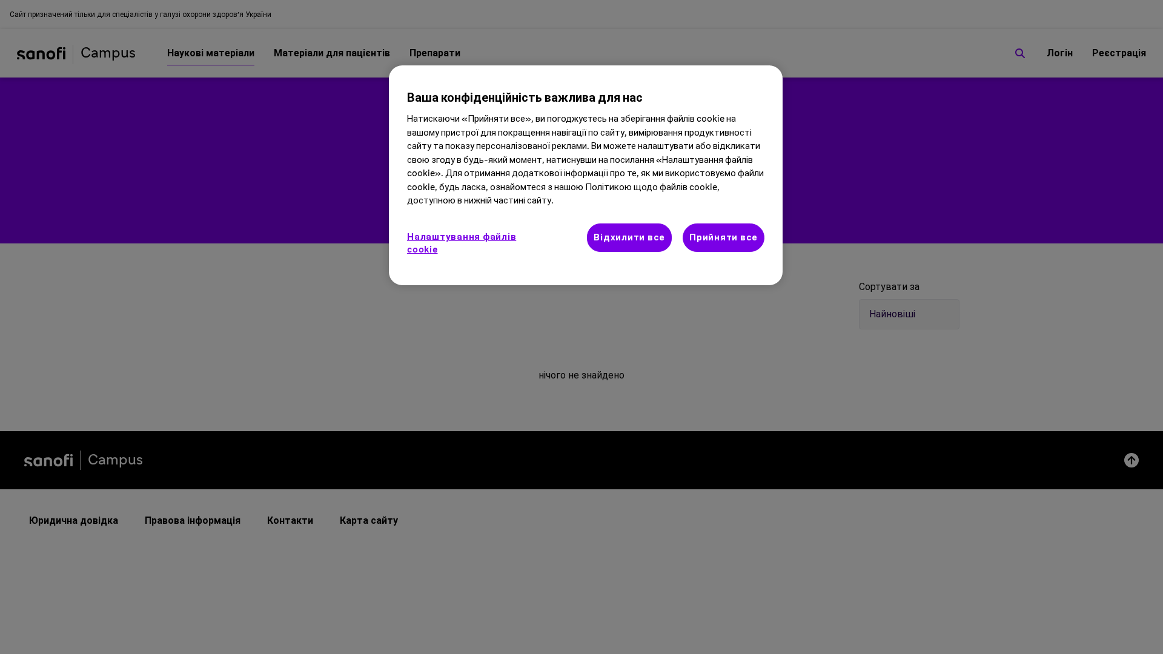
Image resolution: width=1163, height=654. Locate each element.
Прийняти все (723, 237)
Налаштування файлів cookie (461, 243)
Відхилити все (629, 237)
